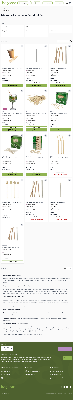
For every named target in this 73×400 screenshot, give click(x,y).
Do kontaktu (67, 357)
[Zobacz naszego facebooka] (61, 387)
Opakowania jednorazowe (15, 8)
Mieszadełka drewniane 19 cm (34, 113)
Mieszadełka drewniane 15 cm (10, 68)
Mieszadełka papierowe (32, 68)
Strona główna (4, 8)
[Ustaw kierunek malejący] (71, 41)
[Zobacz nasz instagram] (58, 387)
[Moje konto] (67, 3)
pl (37, 3)
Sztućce (24, 8)
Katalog (60, 3)
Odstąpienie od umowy (64, 349)
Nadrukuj (48, 3)
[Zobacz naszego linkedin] (64, 387)
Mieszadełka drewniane (56, 68)
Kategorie (24, 3)
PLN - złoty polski (6, 348)
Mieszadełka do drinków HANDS (10, 202)
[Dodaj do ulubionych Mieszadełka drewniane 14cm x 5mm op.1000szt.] (69, 91)
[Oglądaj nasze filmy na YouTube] (67, 387)
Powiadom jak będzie (60, 174)
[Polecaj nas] (71, 387)
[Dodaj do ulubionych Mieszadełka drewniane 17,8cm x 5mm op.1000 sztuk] (22, 135)
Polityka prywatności (5, 393)
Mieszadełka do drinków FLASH (58, 157)
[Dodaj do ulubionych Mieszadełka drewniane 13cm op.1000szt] (45, 135)
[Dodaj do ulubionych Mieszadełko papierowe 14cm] (69, 180)
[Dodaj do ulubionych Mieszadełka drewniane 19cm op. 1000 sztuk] (45, 91)
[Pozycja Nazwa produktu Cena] (63, 41)
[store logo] (9, 3)
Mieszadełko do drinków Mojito (10, 113)
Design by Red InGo (68, 393)
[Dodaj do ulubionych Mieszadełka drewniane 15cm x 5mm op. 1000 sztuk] (22, 46)
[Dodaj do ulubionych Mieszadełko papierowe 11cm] (45, 46)
